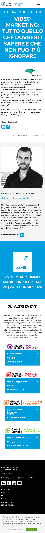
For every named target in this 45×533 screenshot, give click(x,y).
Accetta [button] (31, 529)
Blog (3, 492)
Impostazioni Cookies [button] (15, 529)
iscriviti (20, 267)
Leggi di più (9, 526)
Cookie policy (7, 502)
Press (4, 498)
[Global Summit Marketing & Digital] (12, 4)
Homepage (6, 489)
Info (3, 495)
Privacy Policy (7, 505)
